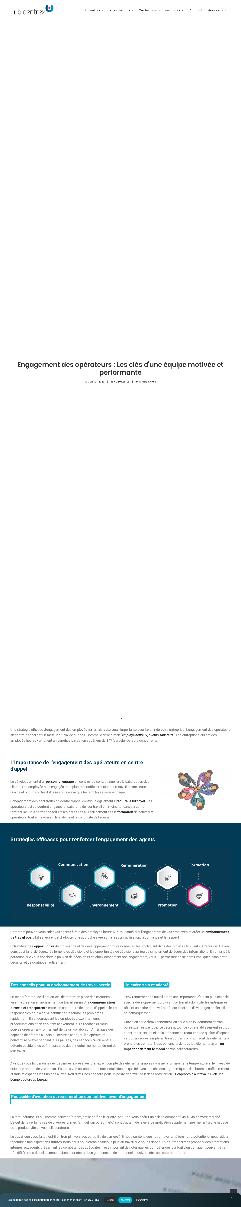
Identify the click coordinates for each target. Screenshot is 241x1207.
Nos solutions (119, 10)
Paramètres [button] (142, 1200)
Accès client (217, 10)
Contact (195, 10)
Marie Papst (147, 381)
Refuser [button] (110, 1200)
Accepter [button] (125, 1200)
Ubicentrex (92, 10)
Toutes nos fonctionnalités (159, 10)
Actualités (122, 381)
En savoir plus (91, 1200)
